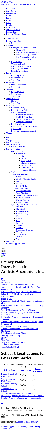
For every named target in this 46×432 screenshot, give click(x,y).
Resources (5, 4)
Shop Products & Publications (13, 342)
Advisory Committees (20, 174)
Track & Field (24, 305)
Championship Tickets (10, 345)
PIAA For (14, 4)
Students (9, 89)
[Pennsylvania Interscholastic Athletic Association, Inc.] (4, 256)
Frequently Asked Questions (27, 52)
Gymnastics (36, 292)
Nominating (26, 165)
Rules (8, 16)
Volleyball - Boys (37, 305)
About (22, 4)
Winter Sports (6, 289)
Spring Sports (6, 298)
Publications (11, 13)
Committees (21, 154)
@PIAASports (9, 2)
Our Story (10, 140)
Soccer (19, 225)
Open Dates (11, 11)
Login (3, 253)
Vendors (9, 133)
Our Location (11, 241)
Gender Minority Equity (26, 179)
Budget (24, 158)
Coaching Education (19, 68)
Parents (9, 73)
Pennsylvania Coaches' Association (25, 48)
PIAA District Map (19, 147)
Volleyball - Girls (24, 287)
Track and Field (22, 234)
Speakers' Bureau (13, 29)
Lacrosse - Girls (30, 301)
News (8, 23)
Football (19, 218)
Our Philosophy (12, 142)
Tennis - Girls (12, 287)
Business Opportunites (10, 426)
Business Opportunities (15, 244)
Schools (4, 308)
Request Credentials (24, 122)
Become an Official (25, 322)
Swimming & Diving (24, 230)
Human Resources (28, 163)
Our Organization (13, 149)
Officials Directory (26, 326)
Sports (3, 280)
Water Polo (35, 287)
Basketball (20, 209)
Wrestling (20, 239)
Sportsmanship (17, 62)
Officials (4, 319)
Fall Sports (5, 282)
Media (18, 181)
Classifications (23, 310)
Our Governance (13, 144)
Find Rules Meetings (19, 71)
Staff (13, 172)
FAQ (3, 326)
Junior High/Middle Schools (27, 195)
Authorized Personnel (25, 119)
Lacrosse (20, 223)
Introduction (11, 137)
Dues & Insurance (18, 85)
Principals (10, 82)
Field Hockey (21, 216)
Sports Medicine (12, 98)
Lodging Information (19, 124)
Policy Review (27, 167)
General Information (24, 115)
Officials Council (23, 197)
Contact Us (30, 4)
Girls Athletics (22, 193)
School (7, 370)
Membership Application (26, 55)
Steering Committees (19, 188)
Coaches (9, 45)
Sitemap (24, 426)
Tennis (19, 232)
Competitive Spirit (23, 211)
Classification (25, 370)
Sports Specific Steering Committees (26, 204)
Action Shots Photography (27, 422)
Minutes (14, 43)
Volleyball (20, 237)
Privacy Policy (34, 426)
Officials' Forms (24, 328)
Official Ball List (18, 64)
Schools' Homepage (9, 310)
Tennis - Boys (13, 305)
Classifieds (10, 27)
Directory (32, 310)
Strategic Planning (28, 170)
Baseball (19, 207)
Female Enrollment (38, 370)
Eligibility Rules (17, 75)
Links (8, 20)
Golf (18, 221)
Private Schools (22, 200)
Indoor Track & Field (9, 294)
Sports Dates (16, 80)
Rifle (20, 294)
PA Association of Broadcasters (24, 126)
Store (3, 338)
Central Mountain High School (8, 380)
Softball (19, 227)
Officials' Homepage (9, 322)
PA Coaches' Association (11, 317)
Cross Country (22, 214)
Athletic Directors (13, 38)
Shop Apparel (6, 340)
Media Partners (12, 105)
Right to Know (12, 32)
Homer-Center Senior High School (10, 375)
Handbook (10, 9)
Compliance (26, 161)
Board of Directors (13, 41)
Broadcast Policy (18, 108)
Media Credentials (18, 112)
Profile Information (24, 117)
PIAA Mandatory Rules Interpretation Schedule (26, 58)
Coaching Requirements (21, 66)
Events (9, 25)
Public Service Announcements (23, 131)
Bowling (12, 292)
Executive (25, 156)
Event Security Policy (20, 110)
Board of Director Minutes (16, 34)
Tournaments (38, 317)
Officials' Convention (9, 328)
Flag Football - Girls (16, 301)
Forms (8, 18)
